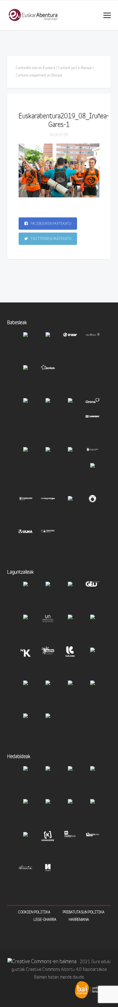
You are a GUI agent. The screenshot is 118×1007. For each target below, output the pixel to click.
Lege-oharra (45, 920)
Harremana (79, 920)
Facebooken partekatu (50, 224)
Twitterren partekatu (50, 239)
